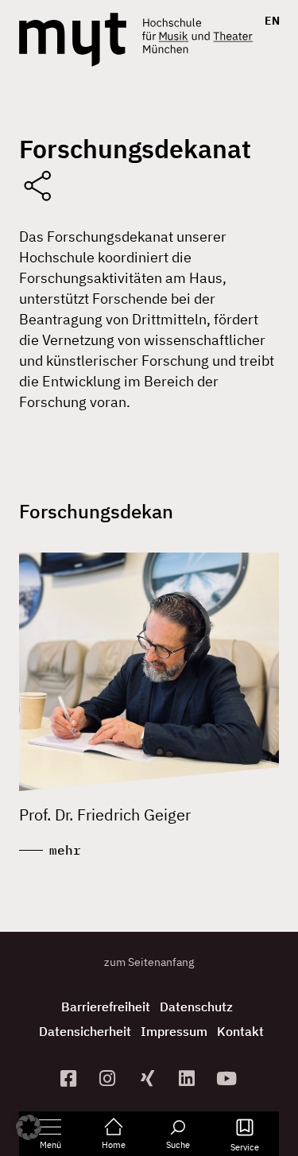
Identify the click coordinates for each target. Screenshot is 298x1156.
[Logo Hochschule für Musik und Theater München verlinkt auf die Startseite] (72, 40)
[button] (28, 1127)
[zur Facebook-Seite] (69, 1078)
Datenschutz (196, 1006)
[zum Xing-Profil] (149, 1078)
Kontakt (240, 1031)
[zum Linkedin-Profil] (188, 1078)
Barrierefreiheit (105, 1006)
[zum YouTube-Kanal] (228, 1078)
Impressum (174, 1031)
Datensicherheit (85, 1031)
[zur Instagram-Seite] (109, 1078)
